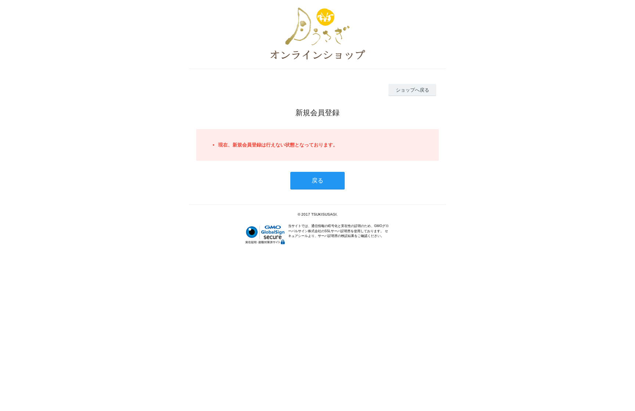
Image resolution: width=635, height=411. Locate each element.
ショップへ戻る (412, 90)
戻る (317, 180)
